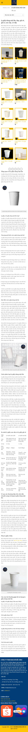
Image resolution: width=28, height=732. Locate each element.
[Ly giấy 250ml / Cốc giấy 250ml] (21, 134)
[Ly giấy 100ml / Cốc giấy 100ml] (7, 94)
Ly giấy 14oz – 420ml (19, 101)
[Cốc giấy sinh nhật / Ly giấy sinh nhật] (7, 73)
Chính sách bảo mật (5, 698)
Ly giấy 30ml (17, 161)
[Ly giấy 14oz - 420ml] (21, 94)
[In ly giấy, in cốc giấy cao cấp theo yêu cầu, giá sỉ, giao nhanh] (21, 73)
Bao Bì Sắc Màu (18, 540)
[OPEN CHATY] (24, 711)
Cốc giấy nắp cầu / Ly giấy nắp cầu (21, 61)
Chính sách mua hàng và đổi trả (8, 701)
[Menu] (2, 2)
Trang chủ (6, 7)
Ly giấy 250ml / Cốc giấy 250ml (20, 142)
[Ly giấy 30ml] (21, 154)
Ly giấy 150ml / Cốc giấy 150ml (6, 122)
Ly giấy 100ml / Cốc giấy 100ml (6, 102)
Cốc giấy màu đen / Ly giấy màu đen (6, 61)
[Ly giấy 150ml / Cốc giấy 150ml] (7, 114)
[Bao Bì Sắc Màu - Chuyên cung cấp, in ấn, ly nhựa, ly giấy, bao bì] (14, 2)
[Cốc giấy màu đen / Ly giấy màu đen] (7, 53)
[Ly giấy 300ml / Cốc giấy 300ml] (7, 154)
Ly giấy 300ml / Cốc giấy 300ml (6, 162)
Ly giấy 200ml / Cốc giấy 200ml (20, 122)
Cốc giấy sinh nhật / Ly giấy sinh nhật (6, 81)
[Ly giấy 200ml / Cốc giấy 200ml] (21, 114)
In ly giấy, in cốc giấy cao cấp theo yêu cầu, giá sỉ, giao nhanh (20, 82)
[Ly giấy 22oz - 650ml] (7, 134)
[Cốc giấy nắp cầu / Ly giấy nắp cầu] (21, 53)
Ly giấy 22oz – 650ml (6, 141)
